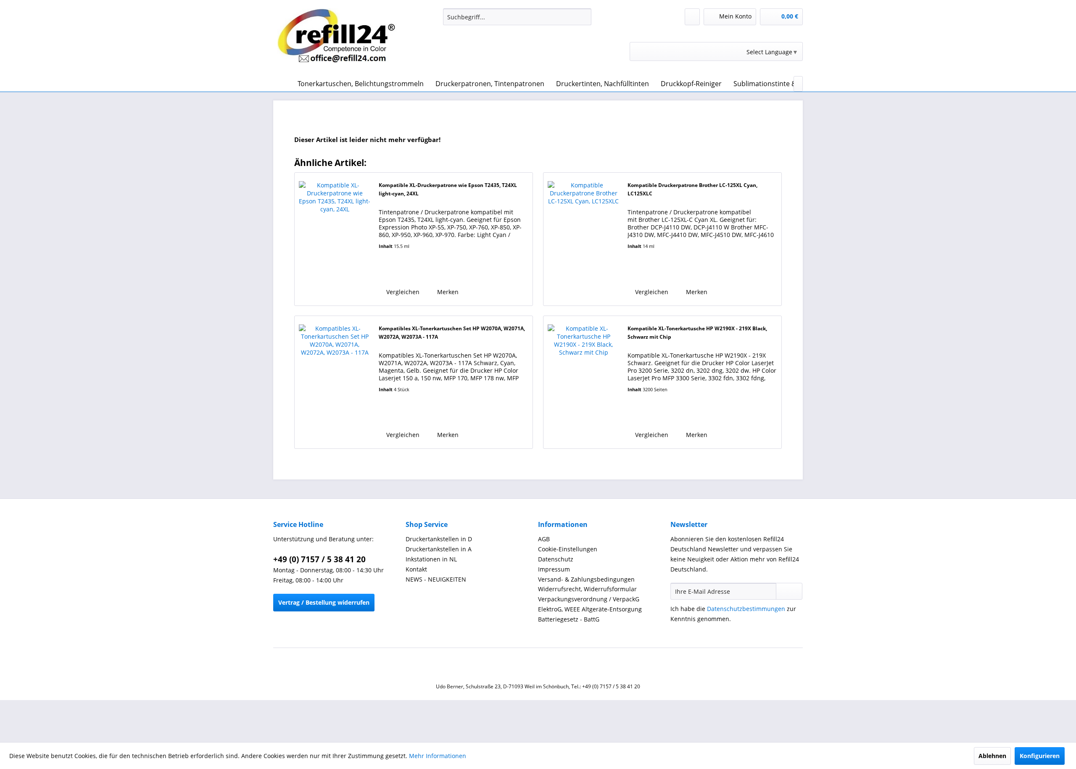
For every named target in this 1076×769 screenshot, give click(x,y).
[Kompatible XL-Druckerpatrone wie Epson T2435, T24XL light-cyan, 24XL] (334, 239)
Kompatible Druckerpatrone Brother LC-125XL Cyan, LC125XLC (692, 189)
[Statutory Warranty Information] (412, 272)
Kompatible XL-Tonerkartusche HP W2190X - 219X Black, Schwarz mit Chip (697, 332)
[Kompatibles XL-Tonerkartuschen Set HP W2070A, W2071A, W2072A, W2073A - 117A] (334, 382)
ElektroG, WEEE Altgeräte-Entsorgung (590, 609)
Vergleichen (402, 292)
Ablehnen (992, 756)
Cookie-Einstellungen (567, 549)
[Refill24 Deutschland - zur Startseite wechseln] (340, 39)
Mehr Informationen (437, 756)
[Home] (281, 84)
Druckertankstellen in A (439, 549)
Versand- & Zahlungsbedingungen (586, 579)
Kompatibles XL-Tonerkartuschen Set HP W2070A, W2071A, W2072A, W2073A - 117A (452, 332)
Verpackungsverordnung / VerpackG (588, 599)
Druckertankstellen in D (439, 539)
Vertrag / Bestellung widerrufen (323, 602)
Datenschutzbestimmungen (746, 609)
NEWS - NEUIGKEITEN (436, 579)
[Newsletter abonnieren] (789, 591)
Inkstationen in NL (431, 559)
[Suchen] (583, 16)
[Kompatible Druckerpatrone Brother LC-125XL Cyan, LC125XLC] (583, 239)
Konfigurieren (1040, 756)
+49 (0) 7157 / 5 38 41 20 (319, 559)
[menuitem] (517, 16)
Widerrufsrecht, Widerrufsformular (587, 589)
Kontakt (416, 569)
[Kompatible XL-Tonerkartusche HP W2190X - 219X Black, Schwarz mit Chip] (583, 382)
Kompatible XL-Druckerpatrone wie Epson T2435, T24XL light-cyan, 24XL (448, 189)
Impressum (554, 569)
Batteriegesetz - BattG (568, 619)
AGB (544, 539)
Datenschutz (555, 559)
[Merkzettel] (692, 16)
